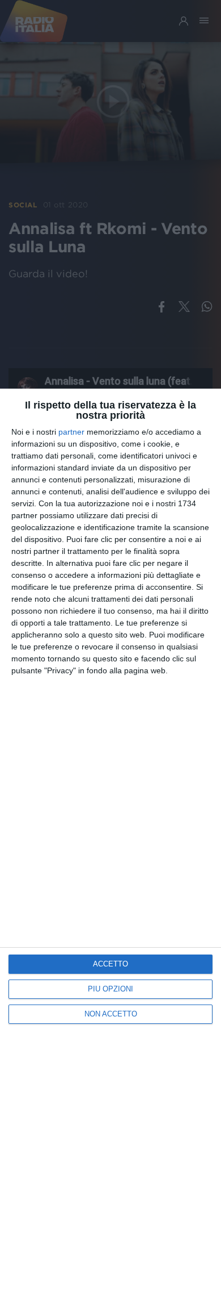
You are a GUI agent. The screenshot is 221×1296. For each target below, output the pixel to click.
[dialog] (110, 842)
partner (71, 432)
